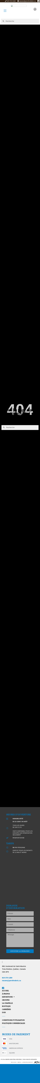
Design (13, 1062)
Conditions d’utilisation (13, 1020)
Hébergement (27, 1062)
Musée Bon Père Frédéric (13, 1059)
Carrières (6, 1009)
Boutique (6, 1006)
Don (4, 1012)
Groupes (5, 1000)
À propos (6, 994)
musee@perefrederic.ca (11, 981)
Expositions (7, 997)
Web (19, 1062)
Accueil (5, 991)
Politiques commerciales (13, 1023)
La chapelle (7, 1003)
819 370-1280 (7, 978)
